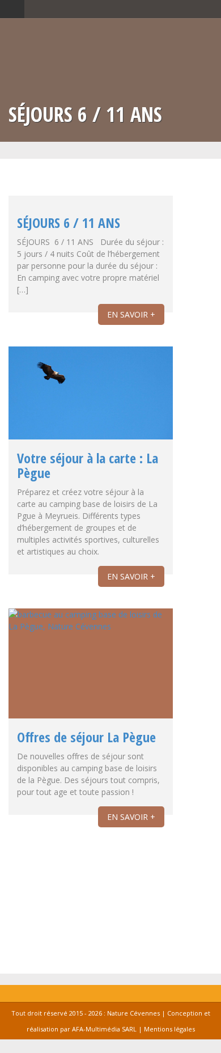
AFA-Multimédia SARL (104, 1029)
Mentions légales (169, 1029)
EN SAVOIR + (131, 314)
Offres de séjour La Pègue (86, 737)
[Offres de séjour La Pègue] (90, 663)
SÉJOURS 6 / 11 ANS (68, 222)
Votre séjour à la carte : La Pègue (87, 465)
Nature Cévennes (133, 1013)
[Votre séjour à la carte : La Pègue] (90, 392)
